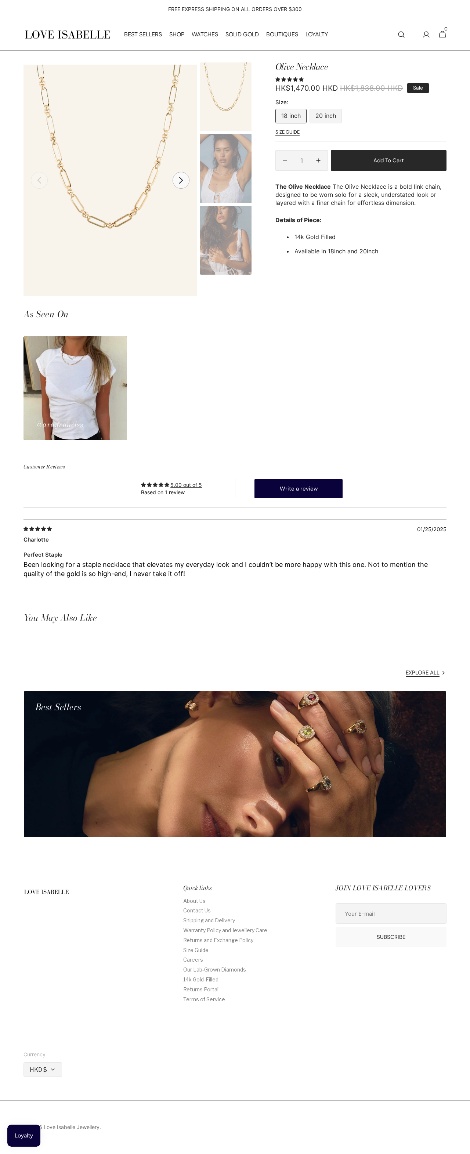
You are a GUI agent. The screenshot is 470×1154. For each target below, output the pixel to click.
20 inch (328, 117)
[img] (38, 529)
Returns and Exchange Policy (218, 940)
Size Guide (196, 950)
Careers (193, 959)
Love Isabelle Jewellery (72, 1127)
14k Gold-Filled (200, 979)
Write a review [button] (299, 488)
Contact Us (197, 910)
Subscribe (391, 937)
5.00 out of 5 (186, 485)
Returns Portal (200, 989)
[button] (401, 34)
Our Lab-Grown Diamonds (214, 969)
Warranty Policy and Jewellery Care (225, 930)
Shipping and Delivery (209, 920)
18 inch (294, 117)
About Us (194, 901)
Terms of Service (204, 999)
